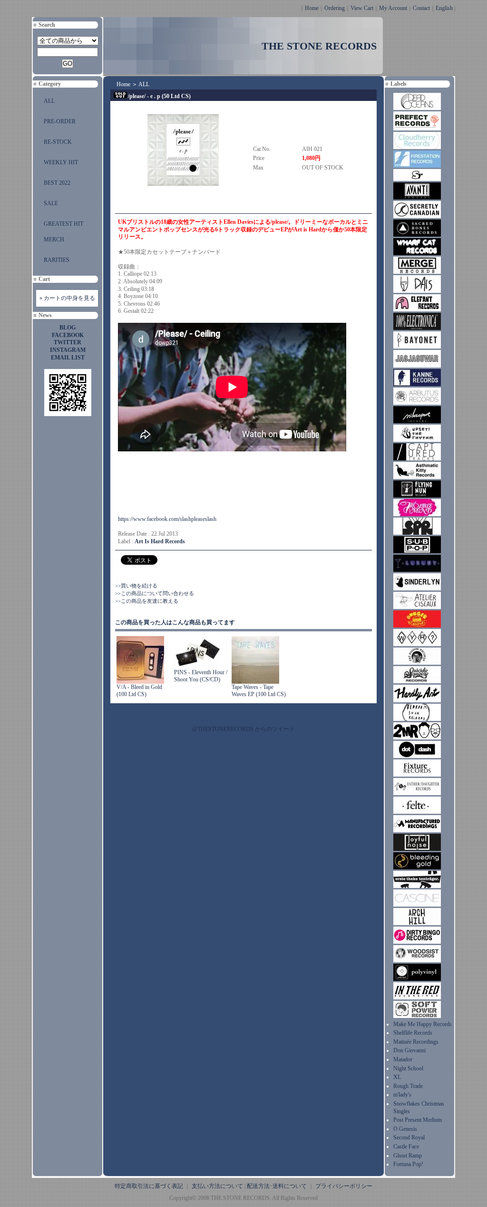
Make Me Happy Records (422, 1024)
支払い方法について (217, 1186)
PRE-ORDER (60, 121)
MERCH (54, 239)
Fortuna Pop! (408, 1164)
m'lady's (402, 1094)
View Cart (362, 8)
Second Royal (409, 1137)
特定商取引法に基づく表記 (149, 1186)
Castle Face (406, 1146)
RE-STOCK (58, 142)
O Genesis (405, 1129)
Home (312, 8)
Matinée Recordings (415, 1041)
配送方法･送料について (277, 1186)
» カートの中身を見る (67, 298)
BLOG (67, 327)
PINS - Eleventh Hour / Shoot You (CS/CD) (200, 676)
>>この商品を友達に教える (146, 601)
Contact (421, 8)
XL (397, 1077)
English (444, 8)
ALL (49, 101)
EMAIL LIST (68, 357)
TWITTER (67, 342)
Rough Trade (408, 1086)
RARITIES (56, 260)
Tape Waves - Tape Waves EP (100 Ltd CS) (259, 691)
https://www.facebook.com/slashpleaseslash (167, 519)
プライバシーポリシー (343, 1186)
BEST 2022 (57, 183)
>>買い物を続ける (136, 586)
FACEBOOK (68, 335)
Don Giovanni (409, 1050)
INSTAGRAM (68, 350)
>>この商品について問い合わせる (154, 593)
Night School (408, 1068)
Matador (402, 1059)
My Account (393, 8)
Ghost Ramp (407, 1155)
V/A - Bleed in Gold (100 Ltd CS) (139, 691)
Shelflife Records (412, 1032)
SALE (51, 203)
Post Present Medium (417, 1120)
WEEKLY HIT (61, 162)
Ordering (334, 8)
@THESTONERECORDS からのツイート (243, 729)
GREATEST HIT (63, 223)
